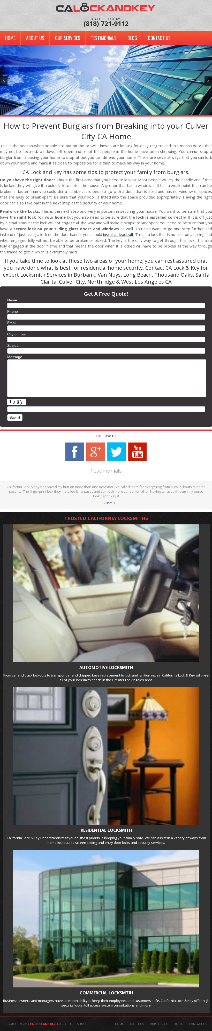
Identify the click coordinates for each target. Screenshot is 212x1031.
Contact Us (159, 38)
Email (11, 323)
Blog (132, 38)
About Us (35, 38)
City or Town (17, 334)
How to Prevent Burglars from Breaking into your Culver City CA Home (106, 131)
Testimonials (104, 38)
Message (14, 357)
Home (10, 38)
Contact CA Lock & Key (172, 267)
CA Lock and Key (42, 172)
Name (12, 300)
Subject (13, 345)
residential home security (112, 267)
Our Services (67, 38)
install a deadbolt (118, 234)
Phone (12, 311)
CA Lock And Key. (43, 1024)
